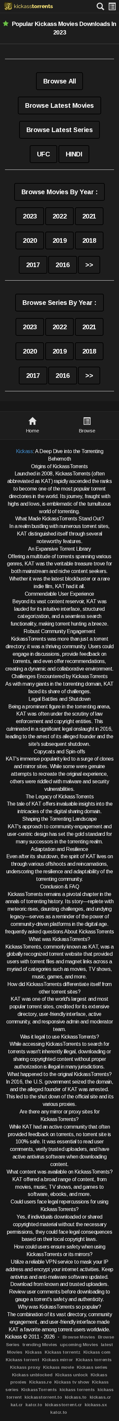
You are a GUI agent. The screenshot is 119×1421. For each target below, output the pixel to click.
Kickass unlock (71, 1374)
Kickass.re (40, 1382)
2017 (33, 264)
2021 (89, 216)
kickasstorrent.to (43, 1397)
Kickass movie (58, 1367)
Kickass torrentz (62, 1352)
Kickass (24, 451)
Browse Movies (78, 1337)
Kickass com (96, 1352)
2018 (89, 240)
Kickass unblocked (32, 1374)
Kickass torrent (22, 1359)
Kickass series (92, 1367)
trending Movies (39, 1344)
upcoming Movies (79, 1344)
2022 (59, 216)
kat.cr (17, 1404)
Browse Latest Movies (59, 105)
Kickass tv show (71, 1382)
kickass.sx (96, 1404)
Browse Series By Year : (59, 302)
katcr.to (33, 1404)
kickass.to (76, 1397)
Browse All (59, 81)
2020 (30, 240)
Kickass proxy (25, 1367)
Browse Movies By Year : (59, 191)
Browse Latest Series (59, 129)
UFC (43, 154)
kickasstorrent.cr (63, 1404)
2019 (59, 240)
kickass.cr (100, 1397)
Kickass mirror (57, 1359)
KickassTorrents (39, 1389)
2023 (30, 216)
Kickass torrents (93, 1359)
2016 (62, 264)
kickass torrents (77, 1389)
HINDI (74, 154)
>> (89, 264)
